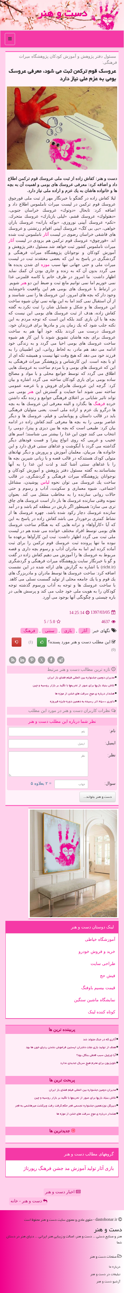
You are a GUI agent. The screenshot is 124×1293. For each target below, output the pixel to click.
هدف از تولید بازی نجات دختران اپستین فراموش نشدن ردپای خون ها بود (71, 1047)
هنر (23, 283)
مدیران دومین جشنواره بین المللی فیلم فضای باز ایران (81, 677)
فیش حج (107, 975)
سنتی (49, 631)
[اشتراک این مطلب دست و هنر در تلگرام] (61, 660)
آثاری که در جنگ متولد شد (99, 1039)
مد (67, 1168)
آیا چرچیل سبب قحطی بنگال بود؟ (96, 1055)
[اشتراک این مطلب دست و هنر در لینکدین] (22, 660)
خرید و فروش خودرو (97, 951)
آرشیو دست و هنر (108, 1281)
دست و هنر (62, 13)
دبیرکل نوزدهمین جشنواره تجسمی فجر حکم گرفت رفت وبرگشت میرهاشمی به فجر (65, 1106)
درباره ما (114, 1266)
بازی (68, 631)
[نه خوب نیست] (16, 642)
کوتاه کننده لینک (101, 1012)
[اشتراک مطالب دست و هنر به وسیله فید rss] (12, 660)
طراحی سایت (103, 963)
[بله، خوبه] (42, 642)
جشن (57, 1168)
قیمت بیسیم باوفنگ (98, 988)
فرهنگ (99, 403)
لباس (45, 482)
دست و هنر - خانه (27, 1201)
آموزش (78, 1168)
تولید (91, 1168)
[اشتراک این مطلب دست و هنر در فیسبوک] (51, 660)
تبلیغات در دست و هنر (105, 1274)
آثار (46, 234)
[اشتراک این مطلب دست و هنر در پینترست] (32, 660)
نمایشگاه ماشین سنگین (94, 1000)
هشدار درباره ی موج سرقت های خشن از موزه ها (84, 693)
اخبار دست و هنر (60, 1192)
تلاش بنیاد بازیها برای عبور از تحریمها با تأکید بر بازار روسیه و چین (73, 685)
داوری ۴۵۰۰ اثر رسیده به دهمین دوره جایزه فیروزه (82, 701)
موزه (45, 264)
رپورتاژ (30, 1168)
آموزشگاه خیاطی (100, 939)
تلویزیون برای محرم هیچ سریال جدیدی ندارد (88, 1063)
